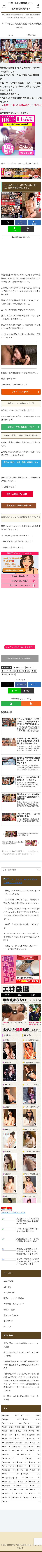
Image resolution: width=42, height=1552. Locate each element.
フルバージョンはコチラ (21, 392)
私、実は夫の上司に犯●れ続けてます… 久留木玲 (21, 1398)
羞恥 (5, 674)
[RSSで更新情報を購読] (31, 703)
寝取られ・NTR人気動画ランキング (21, 427)
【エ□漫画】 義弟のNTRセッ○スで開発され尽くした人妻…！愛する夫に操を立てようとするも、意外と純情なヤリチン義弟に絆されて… (22, 914)
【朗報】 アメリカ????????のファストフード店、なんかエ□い (22, 892)
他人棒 (21, 671)
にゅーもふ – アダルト (13, 883)
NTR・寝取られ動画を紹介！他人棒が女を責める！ (21, 6)
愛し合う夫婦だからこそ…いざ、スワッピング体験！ (21, 1354)
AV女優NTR (7, 667)
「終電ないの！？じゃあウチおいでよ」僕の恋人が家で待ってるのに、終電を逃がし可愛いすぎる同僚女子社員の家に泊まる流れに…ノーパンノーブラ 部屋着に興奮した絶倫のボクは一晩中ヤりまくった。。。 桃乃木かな (21, 1382)
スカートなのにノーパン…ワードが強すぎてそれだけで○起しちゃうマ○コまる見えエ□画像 (21, 936)
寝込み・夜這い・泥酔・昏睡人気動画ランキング (21, 463)
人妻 (13, 671)
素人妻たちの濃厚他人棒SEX (19, 505)
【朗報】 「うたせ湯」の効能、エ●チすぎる (21, 926)
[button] (27, 229)
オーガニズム (20, 667)
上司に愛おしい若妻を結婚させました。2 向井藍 (21, 1345)
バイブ (6, 671)
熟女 (35, 671)
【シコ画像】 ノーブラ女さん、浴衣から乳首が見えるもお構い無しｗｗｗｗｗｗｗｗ (21, 901)
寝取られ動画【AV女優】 (17, 494)
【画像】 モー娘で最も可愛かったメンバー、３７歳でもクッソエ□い (21, 947)
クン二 (30, 667)
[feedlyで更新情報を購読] (11, 703)
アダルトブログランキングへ (13, 1213)
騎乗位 (13, 674)
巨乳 (28, 671)
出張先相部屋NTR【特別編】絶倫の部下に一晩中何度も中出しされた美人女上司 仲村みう (21, 1364)
